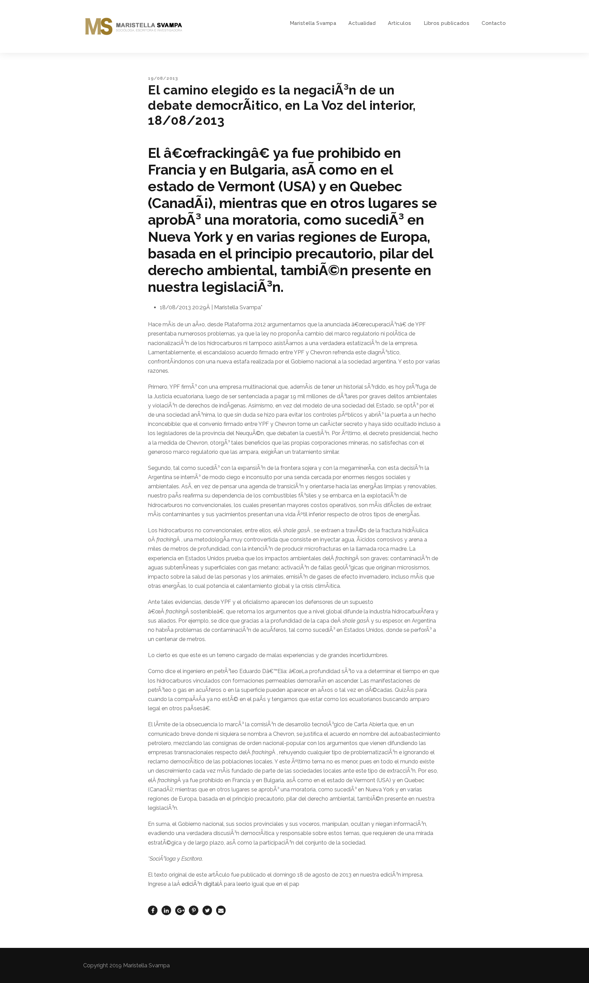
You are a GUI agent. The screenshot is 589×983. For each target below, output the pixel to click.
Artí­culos (399, 23)
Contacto (494, 23)
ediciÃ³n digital (200, 884)
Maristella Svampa (313, 23)
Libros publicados (447, 23)
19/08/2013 (163, 78)
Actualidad (362, 23)
